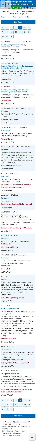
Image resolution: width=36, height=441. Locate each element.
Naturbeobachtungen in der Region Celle (16, 427)
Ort (14, 17)
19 (16, 32)
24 (20, 32)
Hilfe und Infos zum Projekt (12, 436)
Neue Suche (18, 22)
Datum (3, 17)
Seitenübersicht (7, 431)
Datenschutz (6, 433)
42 (7, 36)
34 (29, 32)
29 (25, 32)
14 (11, 32)
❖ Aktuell (7, 8)
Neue (9, 17)
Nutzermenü (19, 431)
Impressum (17, 433)
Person (20, 17)
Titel (26, 17)
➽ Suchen (17, 8)
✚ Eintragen (27, 8)
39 (3, 36)
